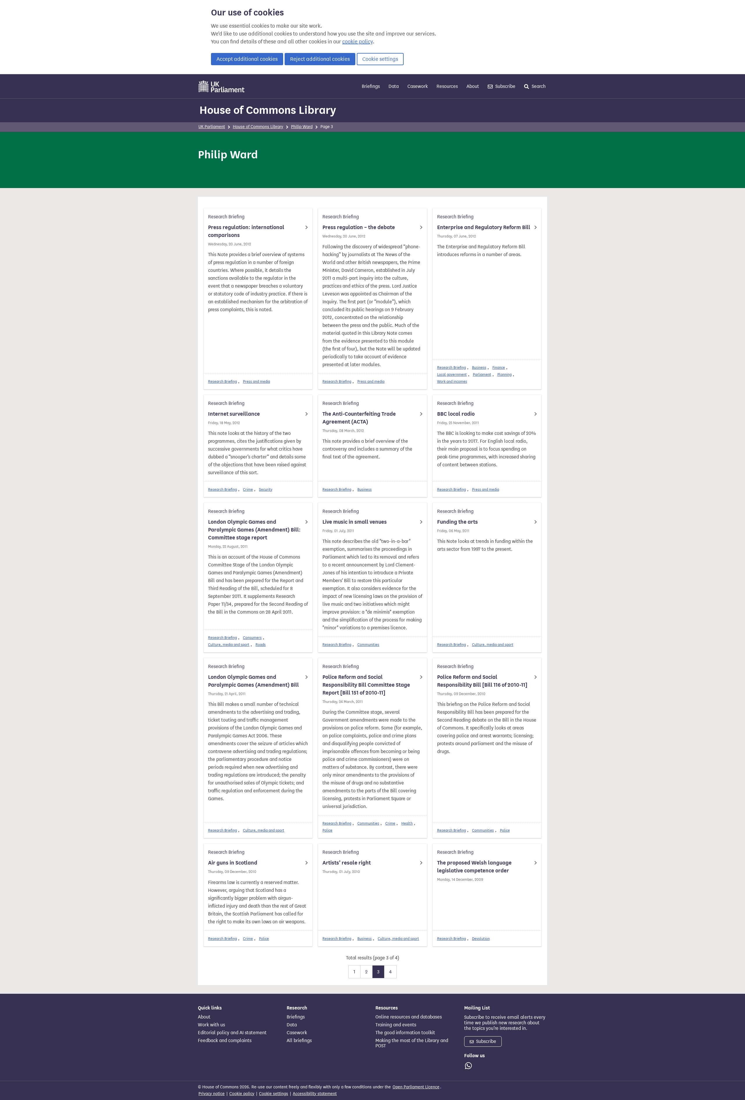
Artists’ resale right (346, 863)
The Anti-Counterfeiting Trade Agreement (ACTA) (359, 418)
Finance (498, 367)
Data (394, 86)
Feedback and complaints (224, 1040)
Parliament (482, 374)
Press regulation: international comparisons (246, 231)
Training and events (395, 1025)
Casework (417, 86)
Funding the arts (457, 522)
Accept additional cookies (247, 59)
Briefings (371, 86)
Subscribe (504, 86)
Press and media (256, 381)
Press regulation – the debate (358, 227)
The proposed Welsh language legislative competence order (474, 867)
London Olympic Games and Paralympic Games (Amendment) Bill (253, 681)
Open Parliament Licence (416, 1087)
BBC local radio (456, 414)
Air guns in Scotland (232, 863)
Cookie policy (241, 1093)
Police (327, 830)
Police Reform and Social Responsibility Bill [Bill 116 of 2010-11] (482, 681)
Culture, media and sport (228, 644)
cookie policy (357, 41)
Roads (261, 644)
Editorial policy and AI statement (232, 1032)
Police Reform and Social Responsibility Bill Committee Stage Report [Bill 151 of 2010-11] (366, 685)
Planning (504, 374)
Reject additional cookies (320, 59)
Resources (447, 86)
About (472, 86)
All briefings (299, 1040)
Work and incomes (452, 381)
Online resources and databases (408, 1017)
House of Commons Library (267, 110)
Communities (368, 644)
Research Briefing (222, 381)
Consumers (252, 637)
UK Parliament (211, 126)
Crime (248, 489)
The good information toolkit (405, 1032)
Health (407, 823)
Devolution (481, 938)
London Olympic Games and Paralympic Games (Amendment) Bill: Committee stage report (254, 530)
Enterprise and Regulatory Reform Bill (483, 227)
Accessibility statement (315, 1093)
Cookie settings (380, 59)
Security (265, 489)
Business (479, 367)
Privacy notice (211, 1093)
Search (538, 86)
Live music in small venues (354, 522)
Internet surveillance (234, 414)
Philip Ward (302, 126)
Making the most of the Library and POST (411, 1043)
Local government (452, 374)
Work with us (211, 1025)
